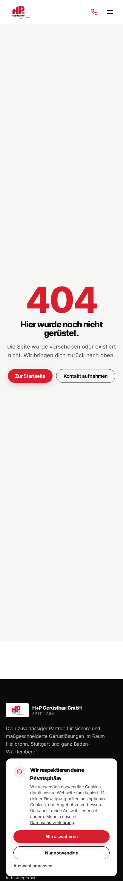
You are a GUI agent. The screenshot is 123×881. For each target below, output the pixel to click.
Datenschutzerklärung (52, 822)
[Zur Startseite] (20, 12)
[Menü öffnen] (110, 12)
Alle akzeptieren (61, 836)
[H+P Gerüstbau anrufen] (94, 12)
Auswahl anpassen (33, 865)
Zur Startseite (30, 376)
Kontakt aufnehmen (86, 376)
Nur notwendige (61, 852)
